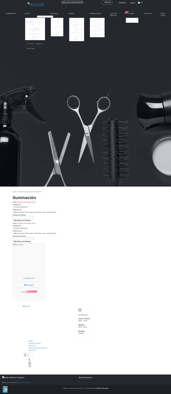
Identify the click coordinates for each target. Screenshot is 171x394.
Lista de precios (32, 39)
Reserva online (34, 343)
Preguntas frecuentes (37, 348)
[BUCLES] (36, 4)
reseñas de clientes (23, 382)
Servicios (32, 346)
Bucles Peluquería (103, 388)
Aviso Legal (163, 14)
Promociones (31, 34)
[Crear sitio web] (28, 368)
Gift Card (30, 44)
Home (30, 341)
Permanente (10, 13)
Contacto (148, 13)
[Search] (64, 6)
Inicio (14, 192)
